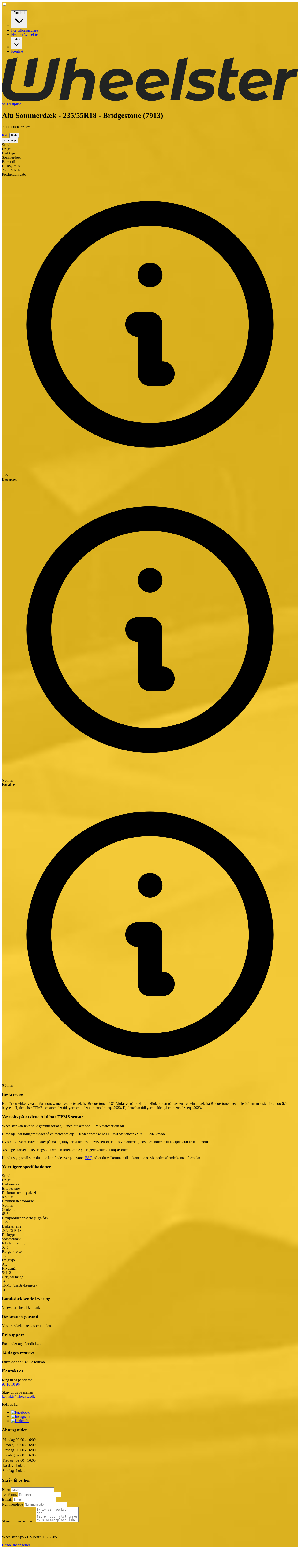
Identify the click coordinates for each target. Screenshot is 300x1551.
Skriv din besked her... (19, 1521)
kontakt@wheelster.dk (18, 1396)
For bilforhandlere (24, 30)
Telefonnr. (10, 1494)
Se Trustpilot (11, 104)
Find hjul (19, 13)
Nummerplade (13, 1504)
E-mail (7, 1499)
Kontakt (17, 51)
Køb (5, 135)
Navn (6, 1490)
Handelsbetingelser (16, 1545)
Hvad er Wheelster (25, 35)
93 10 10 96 (11, 1384)
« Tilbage (10, 140)
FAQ (17, 39)
